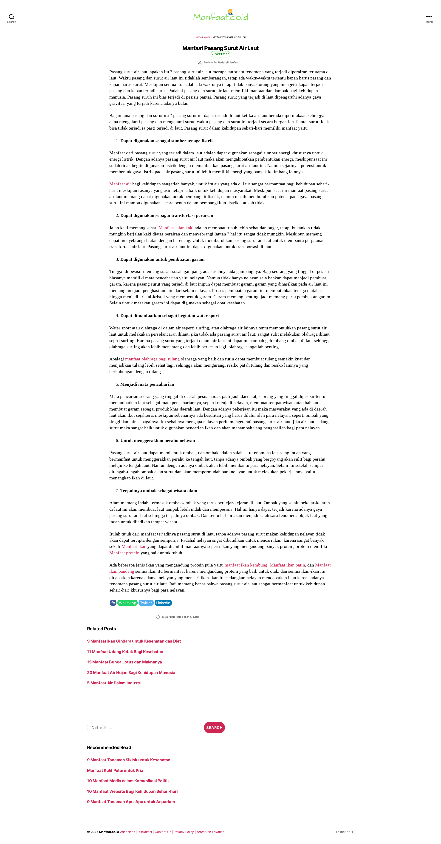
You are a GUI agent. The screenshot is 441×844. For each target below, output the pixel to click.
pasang (186, 616)
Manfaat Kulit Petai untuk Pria (115, 770)
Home (198, 37)
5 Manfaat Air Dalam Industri (114, 682)
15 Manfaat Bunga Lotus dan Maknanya (124, 662)
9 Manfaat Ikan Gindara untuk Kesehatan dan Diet (134, 641)
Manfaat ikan (134, 546)
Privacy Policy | (185, 832)
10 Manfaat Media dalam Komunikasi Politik (128, 780)
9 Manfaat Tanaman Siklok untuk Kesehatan (128, 759)
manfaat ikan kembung (246, 564)
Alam (207, 37)
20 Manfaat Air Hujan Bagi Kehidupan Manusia (131, 672)
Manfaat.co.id (109, 832)
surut (195, 616)
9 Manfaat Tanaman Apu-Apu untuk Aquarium (131, 801)
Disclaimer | (146, 832)
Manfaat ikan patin (287, 564)
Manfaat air (120, 183)
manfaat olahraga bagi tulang (152, 358)
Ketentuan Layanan (210, 832)
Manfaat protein (124, 552)
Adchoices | (129, 832)
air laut (170, 616)
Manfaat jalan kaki (176, 227)
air (163, 616)
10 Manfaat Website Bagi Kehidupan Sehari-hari (132, 791)
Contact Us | (164, 832)
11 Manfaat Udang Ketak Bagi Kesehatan (125, 651)
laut (178, 616)
